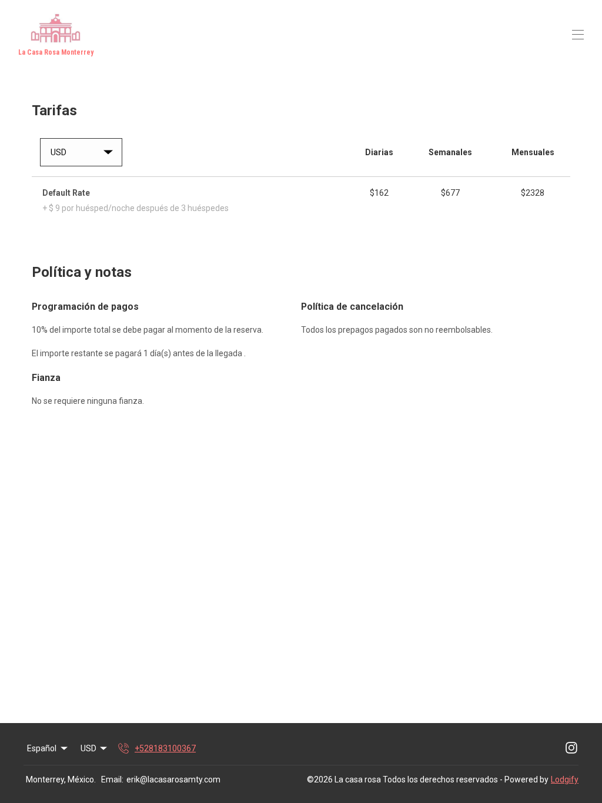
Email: (112, 779)
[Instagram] (571, 748)
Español (41, 748)
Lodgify (564, 779)
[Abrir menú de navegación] (578, 34)
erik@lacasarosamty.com (173, 779)
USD (88, 748)
